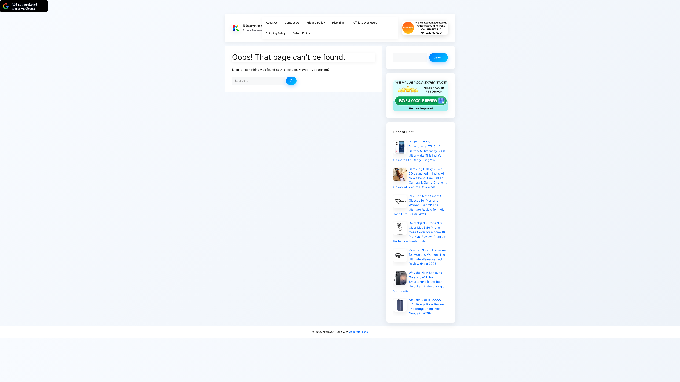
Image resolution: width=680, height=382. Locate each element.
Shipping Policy (276, 33)
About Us (272, 22)
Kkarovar (252, 25)
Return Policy (301, 33)
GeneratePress (358, 332)
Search (438, 57)
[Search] (291, 81)
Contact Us (292, 22)
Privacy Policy (315, 22)
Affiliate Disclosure (365, 22)
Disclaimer (339, 22)
